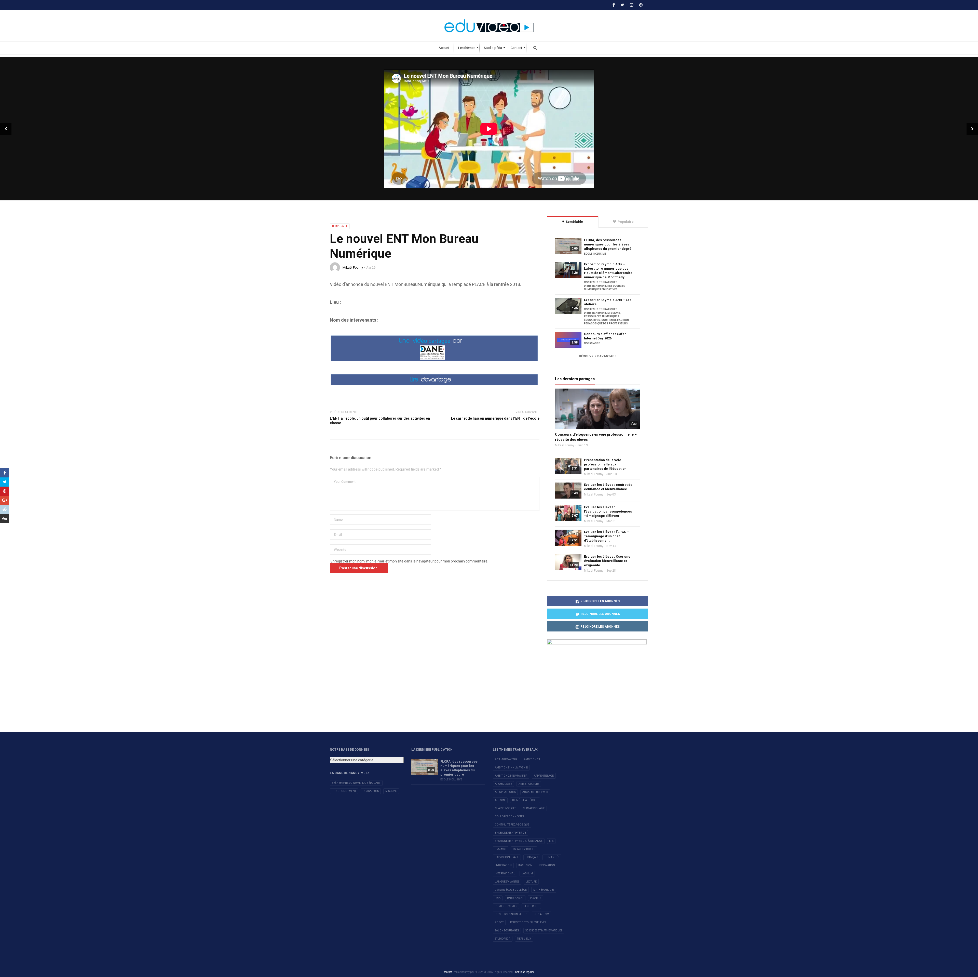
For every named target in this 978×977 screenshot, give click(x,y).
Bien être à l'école (525, 800)
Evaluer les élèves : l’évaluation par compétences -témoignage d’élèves (608, 511)
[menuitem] (444, 48)
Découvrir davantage (597, 356)
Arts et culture (529, 783)
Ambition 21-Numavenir (511, 775)
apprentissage (544, 775)
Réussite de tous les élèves (528, 922)
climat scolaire (534, 808)
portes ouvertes (506, 906)
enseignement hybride (510, 832)
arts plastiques (505, 792)
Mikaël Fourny (353, 267)
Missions (391, 791)
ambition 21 (532, 759)
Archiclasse (503, 783)
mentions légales (524, 972)
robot (499, 922)
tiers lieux (524, 938)
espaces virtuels (524, 849)
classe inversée (505, 808)
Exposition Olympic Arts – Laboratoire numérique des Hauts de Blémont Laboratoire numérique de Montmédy (608, 270)
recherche (531, 906)
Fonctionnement (344, 791)
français (531, 857)
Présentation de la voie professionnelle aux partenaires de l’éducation (605, 464)
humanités (552, 857)
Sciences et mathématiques (543, 930)
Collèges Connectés (509, 816)
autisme (500, 800)
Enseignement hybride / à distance (518, 841)
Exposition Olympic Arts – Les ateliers (607, 302)
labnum (527, 873)
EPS (551, 841)
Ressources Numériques (511, 914)
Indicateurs (371, 791)
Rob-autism (541, 914)
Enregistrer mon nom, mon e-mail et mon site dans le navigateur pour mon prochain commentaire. (409, 561)
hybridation (503, 865)
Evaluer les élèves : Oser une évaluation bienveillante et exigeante (607, 561)
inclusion (525, 865)
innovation (547, 865)
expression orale (507, 857)
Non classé (592, 343)
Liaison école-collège (511, 889)
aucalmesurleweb (535, 792)
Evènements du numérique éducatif (356, 782)
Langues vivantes (507, 881)
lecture (531, 881)
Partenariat (515, 898)
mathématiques (543, 889)
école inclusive (595, 253)
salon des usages (507, 930)
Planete (535, 898)
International (505, 873)
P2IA (497, 898)
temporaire (340, 226)
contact (448, 972)
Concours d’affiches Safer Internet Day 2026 (605, 336)
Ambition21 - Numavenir (511, 767)
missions (613, 312)
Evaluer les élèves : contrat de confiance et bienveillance (608, 487)
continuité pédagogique (512, 824)
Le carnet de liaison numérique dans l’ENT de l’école (495, 418)
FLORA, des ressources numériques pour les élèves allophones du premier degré (607, 244)
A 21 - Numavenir (506, 759)
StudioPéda (502, 938)
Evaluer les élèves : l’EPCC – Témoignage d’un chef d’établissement (606, 536)
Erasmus (500, 849)
